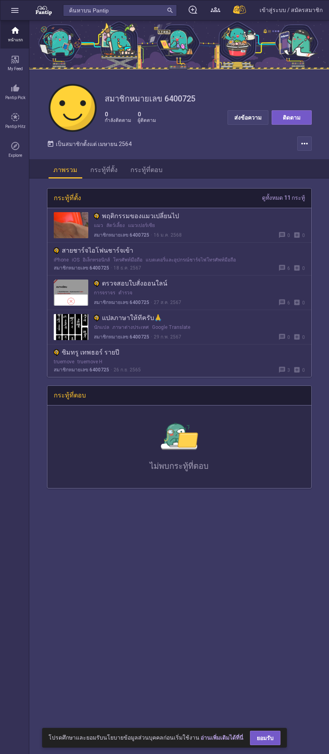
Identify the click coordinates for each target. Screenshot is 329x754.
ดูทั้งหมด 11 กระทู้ (283, 198)
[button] (14, 10)
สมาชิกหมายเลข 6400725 (121, 235)
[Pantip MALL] (240, 10)
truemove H (89, 362)
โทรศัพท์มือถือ (127, 260)
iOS (75, 260)
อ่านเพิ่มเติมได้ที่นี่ (222, 737)
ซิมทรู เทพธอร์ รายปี (90, 352)
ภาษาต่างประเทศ (130, 327)
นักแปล (101, 327)
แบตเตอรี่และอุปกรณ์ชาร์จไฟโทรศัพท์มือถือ (191, 260)
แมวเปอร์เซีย (141, 225)
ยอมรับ (265, 738)
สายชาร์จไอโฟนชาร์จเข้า (97, 250)
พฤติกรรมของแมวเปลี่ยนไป (140, 216)
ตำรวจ (125, 293)
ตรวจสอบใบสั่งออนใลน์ (134, 283)
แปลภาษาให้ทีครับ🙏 (132, 318)
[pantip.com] (43, 10)
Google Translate (171, 327)
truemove (64, 362)
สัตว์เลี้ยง (115, 225)
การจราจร (104, 293)
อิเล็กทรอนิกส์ (96, 260)
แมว (98, 225)
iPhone (61, 260)
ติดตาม (292, 117)
